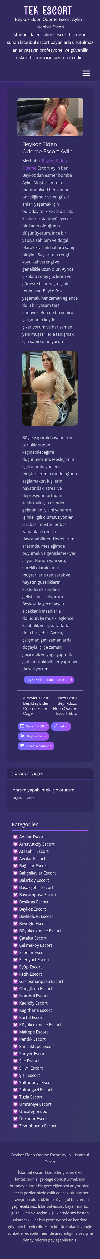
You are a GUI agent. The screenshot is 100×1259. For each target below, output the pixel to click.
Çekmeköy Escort (35, 945)
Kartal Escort (31, 1017)
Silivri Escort (31, 1068)
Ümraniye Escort (35, 1104)
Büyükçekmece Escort (40, 931)
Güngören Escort (35, 988)
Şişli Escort (29, 1075)
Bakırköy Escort (34, 880)
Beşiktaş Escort (33, 902)
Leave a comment (39, 746)
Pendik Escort (32, 1039)
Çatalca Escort (33, 938)
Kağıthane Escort (35, 1010)
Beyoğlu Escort (33, 923)
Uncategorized (33, 1111)
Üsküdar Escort (34, 1118)
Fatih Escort (30, 974)
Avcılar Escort (32, 858)
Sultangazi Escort (35, 1090)
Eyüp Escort (30, 967)
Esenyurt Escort (34, 960)
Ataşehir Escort (34, 851)
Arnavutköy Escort (37, 844)
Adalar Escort (32, 837)
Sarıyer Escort (32, 1053)
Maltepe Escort (33, 1032)
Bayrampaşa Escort (38, 894)
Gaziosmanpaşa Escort (41, 981)
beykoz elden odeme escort (48, 679)
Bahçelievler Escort (37, 873)
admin (64, 726)
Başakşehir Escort (36, 887)
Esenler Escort (33, 952)
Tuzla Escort (31, 1097)
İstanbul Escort (33, 996)
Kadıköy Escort (33, 1003)
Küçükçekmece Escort (40, 1025)
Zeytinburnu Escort (37, 1126)
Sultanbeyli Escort (36, 1082)
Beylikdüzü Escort (36, 916)
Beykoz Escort (37, 736)
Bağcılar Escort (33, 866)
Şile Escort (29, 1061)
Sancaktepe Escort (37, 1046)
